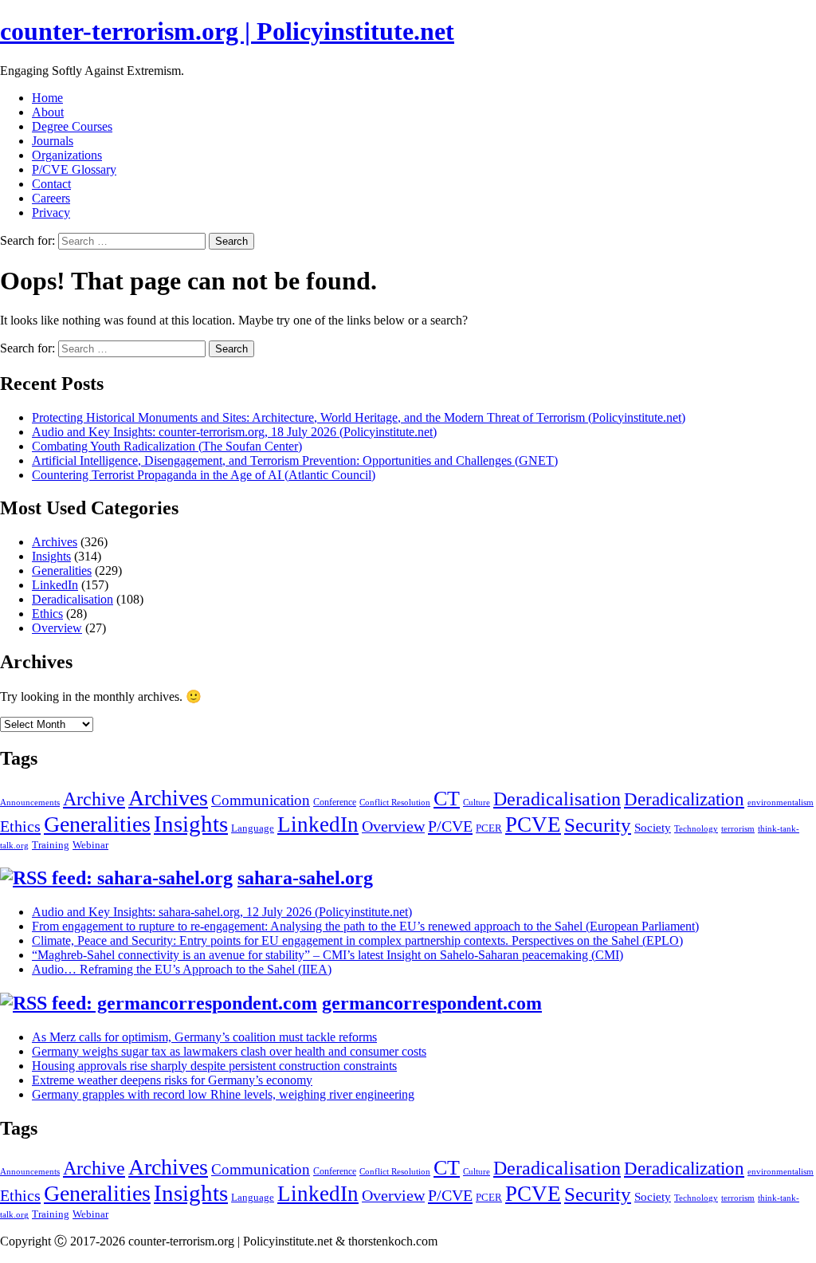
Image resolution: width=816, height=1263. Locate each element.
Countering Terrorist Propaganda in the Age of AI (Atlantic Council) (203, 475)
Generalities (62, 570)
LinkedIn (55, 585)
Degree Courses (72, 126)
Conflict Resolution (394, 802)
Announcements (30, 802)
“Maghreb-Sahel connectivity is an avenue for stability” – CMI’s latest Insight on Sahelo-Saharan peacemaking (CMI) (327, 955)
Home (47, 97)
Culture (476, 802)
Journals (52, 141)
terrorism (738, 828)
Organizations (67, 155)
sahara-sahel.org (305, 878)
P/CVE (450, 826)
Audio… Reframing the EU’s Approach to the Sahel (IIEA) (182, 969)
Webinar (90, 845)
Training (50, 845)
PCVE (533, 824)
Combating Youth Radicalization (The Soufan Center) (167, 446)
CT (447, 798)
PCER (489, 828)
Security (597, 825)
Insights (51, 556)
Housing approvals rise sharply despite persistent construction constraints (214, 1065)
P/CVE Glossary (74, 169)
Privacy (51, 212)
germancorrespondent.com (432, 1003)
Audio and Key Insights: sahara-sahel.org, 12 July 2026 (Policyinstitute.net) (222, 912)
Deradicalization (684, 799)
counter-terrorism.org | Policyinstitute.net (227, 31)
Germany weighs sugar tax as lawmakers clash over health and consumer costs (229, 1051)
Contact (51, 184)
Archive (94, 799)
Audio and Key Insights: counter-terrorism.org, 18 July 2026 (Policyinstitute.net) (234, 432)
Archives (54, 542)
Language (252, 828)
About (48, 112)
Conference (334, 802)
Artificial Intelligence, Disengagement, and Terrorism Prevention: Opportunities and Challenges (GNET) (295, 460)
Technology (696, 828)
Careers (51, 198)
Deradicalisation (72, 599)
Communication (260, 800)
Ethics (47, 613)
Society (652, 827)
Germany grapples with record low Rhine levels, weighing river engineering (223, 1094)
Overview (57, 628)
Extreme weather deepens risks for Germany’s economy (172, 1080)
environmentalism (780, 802)
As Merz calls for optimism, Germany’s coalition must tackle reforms (204, 1037)
